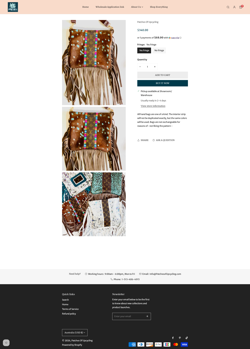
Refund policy (69, 313)
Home (65, 304)
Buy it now (162, 83)
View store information (153, 106)
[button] (137, 7)
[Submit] (147, 316)
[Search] (228, 7)
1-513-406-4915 (131, 279)
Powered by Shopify (72, 344)
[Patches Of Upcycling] (13, 7)
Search (65, 299)
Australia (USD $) (74, 332)
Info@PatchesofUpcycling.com (165, 274)
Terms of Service (70, 309)
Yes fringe (144, 50)
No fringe (159, 50)
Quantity (142, 59)
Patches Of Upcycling (147, 22)
